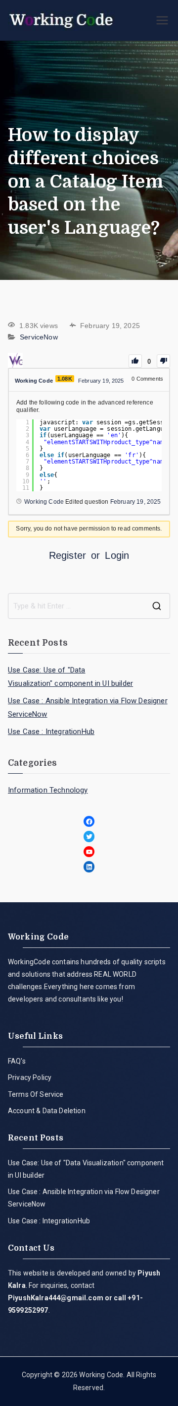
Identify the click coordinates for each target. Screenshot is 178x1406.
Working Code (101, 1375)
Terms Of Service (36, 1094)
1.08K (64, 379)
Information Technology (48, 790)
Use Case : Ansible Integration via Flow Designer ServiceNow (88, 707)
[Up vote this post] (135, 361)
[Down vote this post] (163, 361)
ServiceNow (39, 337)
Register (67, 555)
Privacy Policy (29, 1077)
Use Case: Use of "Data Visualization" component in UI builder (70, 677)
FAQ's (17, 1061)
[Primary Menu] (162, 20)
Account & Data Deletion (47, 1111)
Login (117, 555)
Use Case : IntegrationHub (51, 731)
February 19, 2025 (135, 501)
